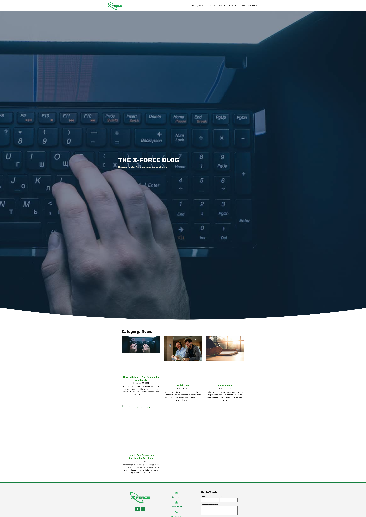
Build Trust (183, 385)
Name (204, 496)
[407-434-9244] (176, 512)
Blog (243, 6)
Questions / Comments (210, 504)
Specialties (222, 6)
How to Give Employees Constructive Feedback (141, 456)
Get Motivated (225, 385)
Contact (251, 6)
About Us (232, 6)
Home (193, 6)
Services (209, 6)
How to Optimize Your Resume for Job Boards (141, 378)
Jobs (199, 6)
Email (222, 496)
